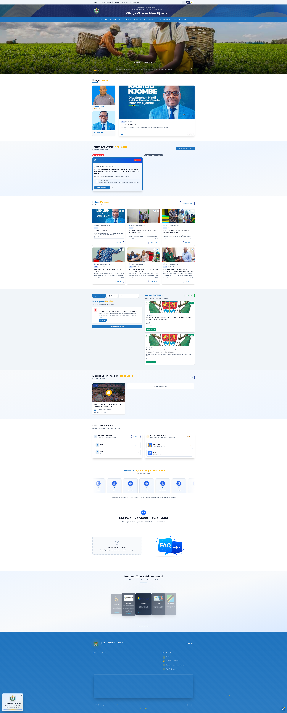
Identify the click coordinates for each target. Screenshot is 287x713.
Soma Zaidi (125, 133)
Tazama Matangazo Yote (117, 326)
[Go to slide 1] (94, 70)
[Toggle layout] (22, 695)
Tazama (104, 320)
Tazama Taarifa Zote (186, 148)
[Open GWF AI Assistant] (283, 709)
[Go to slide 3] (99, 70)
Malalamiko (126, 2)
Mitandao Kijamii (107, 2)
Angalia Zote (189, 295)
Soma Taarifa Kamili (101, 187)
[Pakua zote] (135, 445)
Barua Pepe (136, 2)
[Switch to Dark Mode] (184, 2)
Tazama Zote (136, 436)
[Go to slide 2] (96, 70)
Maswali (97, 2)
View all (191, 377)
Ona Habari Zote (187, 203)
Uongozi (117, 2)
